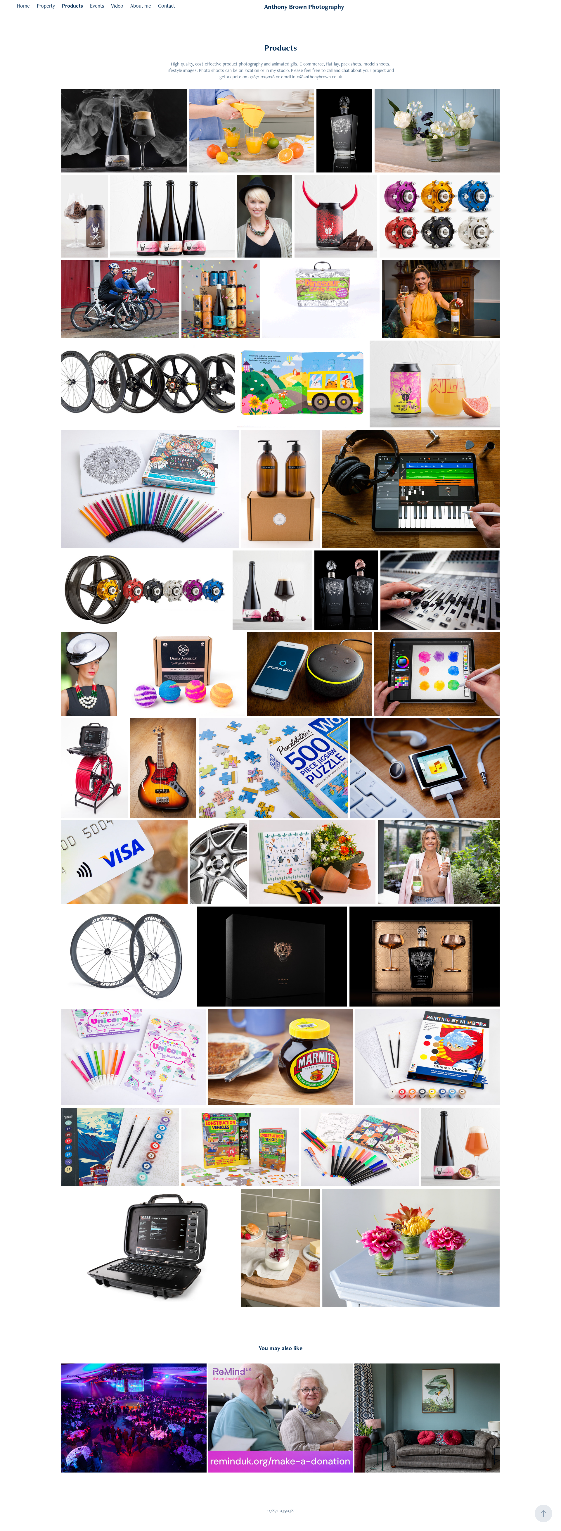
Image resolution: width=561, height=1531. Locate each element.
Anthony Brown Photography (304, 6)
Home (23, 5)
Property (46, 5)
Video (117, 5)
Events (97, 5)
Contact (166, 5)
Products (72, 5)
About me (140, 5)
